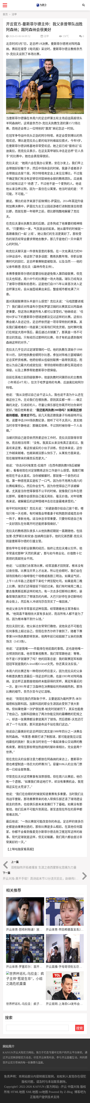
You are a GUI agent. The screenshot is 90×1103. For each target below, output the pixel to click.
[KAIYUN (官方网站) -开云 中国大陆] (45, 5)
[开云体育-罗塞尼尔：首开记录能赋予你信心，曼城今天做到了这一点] (25, 948)
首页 (5, 14)
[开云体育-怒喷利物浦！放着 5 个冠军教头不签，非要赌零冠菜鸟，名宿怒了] (25, 911)
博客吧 (78, 1092)
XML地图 (32, 1092)
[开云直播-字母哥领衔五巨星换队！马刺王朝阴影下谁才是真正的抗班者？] (65, 948)
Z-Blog (68, 1092)
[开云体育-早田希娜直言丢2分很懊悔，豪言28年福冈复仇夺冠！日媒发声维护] (65, 911)
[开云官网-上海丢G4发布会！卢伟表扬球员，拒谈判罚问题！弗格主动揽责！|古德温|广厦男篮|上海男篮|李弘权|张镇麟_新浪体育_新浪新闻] (65, 985)
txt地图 (43, 1092)
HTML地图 (18, 1092)
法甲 (14, 14)
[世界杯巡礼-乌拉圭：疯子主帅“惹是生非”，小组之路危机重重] (25, 985)
